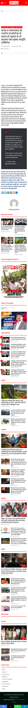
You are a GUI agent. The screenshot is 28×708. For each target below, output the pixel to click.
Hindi (5, 308)
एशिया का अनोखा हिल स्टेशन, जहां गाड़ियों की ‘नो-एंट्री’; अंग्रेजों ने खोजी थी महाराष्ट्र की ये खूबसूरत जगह (13, 402)
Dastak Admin (6, 46)
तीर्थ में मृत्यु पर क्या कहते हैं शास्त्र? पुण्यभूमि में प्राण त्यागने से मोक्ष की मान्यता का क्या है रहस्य (18, 481)
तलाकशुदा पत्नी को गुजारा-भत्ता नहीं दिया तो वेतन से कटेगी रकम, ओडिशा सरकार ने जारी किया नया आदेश (7, 248)
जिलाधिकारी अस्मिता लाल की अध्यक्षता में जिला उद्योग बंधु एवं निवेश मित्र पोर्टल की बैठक (20, 229)
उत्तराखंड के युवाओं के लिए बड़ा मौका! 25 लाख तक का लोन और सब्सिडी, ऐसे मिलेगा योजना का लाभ (19, 599)
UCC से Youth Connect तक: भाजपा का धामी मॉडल (18, 606)
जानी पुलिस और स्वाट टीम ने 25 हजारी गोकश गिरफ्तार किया (18, 657)
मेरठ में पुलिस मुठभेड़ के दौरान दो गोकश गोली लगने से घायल (7, 228)
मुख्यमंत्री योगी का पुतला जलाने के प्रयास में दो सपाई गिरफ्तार (19, 650)
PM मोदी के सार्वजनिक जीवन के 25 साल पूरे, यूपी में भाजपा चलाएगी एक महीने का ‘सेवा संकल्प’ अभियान (18, 354)
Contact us (5, 686)
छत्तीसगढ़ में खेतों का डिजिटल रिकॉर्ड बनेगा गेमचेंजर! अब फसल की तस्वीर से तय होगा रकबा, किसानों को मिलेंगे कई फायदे (21, 248)
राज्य (15, 27)
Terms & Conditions (7, 679)
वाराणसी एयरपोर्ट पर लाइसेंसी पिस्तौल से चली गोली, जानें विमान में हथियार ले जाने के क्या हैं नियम (18, 590)
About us (4, 672)
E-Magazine (5, 681)
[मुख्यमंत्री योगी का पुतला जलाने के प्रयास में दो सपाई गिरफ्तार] (5, 651)
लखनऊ (19, 27)
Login (3, 689)
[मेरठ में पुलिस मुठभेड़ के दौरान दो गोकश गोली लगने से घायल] (7, 221)
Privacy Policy (5, 674)
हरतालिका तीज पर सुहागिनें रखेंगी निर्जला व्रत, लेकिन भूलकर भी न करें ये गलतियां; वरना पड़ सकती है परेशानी (18, 472)
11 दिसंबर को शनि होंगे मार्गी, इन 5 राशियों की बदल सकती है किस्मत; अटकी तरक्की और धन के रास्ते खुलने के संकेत (19, 363)
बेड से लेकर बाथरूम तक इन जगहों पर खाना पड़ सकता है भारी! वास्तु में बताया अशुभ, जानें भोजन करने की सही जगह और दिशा (19, 463)
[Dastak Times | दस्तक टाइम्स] (14, 2)
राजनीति (10, 27)
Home (3, 669)
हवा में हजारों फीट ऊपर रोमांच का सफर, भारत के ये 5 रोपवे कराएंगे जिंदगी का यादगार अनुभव (18, 412)
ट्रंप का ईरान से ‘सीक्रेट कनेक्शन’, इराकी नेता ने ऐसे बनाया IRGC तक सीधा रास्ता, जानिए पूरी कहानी (14, 571)
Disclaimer (5, 677)
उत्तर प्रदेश (4, 27)
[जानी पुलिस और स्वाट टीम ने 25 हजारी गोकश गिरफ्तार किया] (5, 658)
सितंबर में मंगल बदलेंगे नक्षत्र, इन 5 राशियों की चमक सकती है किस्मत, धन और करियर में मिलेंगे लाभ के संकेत (18, 490)
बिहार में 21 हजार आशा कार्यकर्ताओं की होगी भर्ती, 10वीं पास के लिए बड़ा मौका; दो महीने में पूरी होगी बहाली (13, 520)
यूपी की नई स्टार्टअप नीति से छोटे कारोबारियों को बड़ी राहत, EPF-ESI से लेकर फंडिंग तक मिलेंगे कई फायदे (18, 581)
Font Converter (6, 684)
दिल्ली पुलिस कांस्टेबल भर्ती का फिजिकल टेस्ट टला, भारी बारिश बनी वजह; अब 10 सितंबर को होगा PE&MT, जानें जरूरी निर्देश (19, 541)
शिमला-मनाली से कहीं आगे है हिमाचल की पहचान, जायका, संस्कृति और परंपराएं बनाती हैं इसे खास (18, 421)
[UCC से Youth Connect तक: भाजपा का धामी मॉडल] (5, 608)
